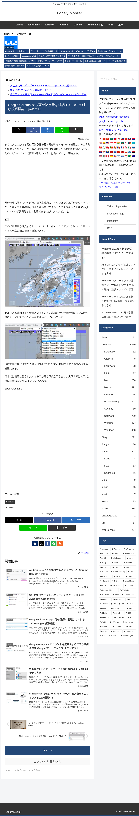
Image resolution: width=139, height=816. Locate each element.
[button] (76, 130)
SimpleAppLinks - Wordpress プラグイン (77, 51)
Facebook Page (115, 213)
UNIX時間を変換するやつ (38, 66)
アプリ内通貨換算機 (116, 61)
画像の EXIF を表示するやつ (49, 61)
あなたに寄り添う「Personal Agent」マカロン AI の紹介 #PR (43, 85)
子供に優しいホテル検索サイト (44, 51)
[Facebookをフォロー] (47, 543)
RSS (109, 228)
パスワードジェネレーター (108, 56)
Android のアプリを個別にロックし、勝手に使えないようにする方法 (118, 269)
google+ (103, 121)
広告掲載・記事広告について (115, 183)
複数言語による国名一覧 (95, 61)
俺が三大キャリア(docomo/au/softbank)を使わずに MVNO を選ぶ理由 (48, 94)
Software (11, 502)
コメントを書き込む (47, 761)
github (119, 121)
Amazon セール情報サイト (16, 51)
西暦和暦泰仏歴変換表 (14, 66)
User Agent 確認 (29, 56)
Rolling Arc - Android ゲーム (110, 51)
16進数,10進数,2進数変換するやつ (20, 61)
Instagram (112, 116)
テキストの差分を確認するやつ (81, 56)
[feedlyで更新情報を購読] (53, 543)
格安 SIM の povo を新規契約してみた (31, 90)
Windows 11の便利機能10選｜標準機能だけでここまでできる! (118, 253)
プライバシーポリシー (111, 187)
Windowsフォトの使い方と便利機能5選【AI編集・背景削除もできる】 (118, 301)
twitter (102, 116)
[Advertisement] (47, 178)
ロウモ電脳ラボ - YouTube (113, 130)
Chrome (11, 508)
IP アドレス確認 (12, 56)
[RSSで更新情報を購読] (60, 543)
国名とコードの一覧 (73, 61)
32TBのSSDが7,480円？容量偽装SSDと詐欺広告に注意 (117, 314)
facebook (125, 116)
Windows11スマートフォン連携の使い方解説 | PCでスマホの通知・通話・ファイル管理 (118, 285)
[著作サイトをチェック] (35, 543)
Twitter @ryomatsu (117, 206)
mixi (112, 121)
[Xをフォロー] (41, 543)
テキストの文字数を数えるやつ (52, 56)
